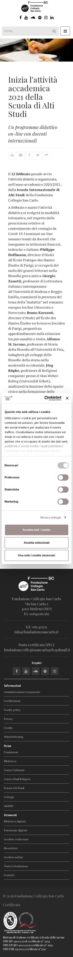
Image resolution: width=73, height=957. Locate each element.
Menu (7, 746)
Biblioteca (10, 761)
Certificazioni (12, 701)
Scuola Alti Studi (14, 788)
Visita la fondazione (16, 866)
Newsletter (11, 848)
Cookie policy (12, 710)
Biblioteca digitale (15, 821)
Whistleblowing (13, 737)
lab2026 (8, 806)
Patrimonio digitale (15, 830)
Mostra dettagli (50, 517)
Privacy (8, 719)
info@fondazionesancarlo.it (36, 632)
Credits (8, 728)
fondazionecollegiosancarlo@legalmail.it (37, 650)
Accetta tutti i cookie (36, 529)
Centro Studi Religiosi (17, 779)
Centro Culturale (14, 770)
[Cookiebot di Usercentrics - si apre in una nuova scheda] (45, 398)
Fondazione (11, 752)
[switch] (63, 477)
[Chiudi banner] (67, 398)
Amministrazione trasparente (22, 692)
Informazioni (12, 685)
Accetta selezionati (36, 542)
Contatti (9, 875)
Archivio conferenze (16, 839)
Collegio (9, 797)
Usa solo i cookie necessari (36, 555)
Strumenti (10, 815)
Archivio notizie (13, 857)
